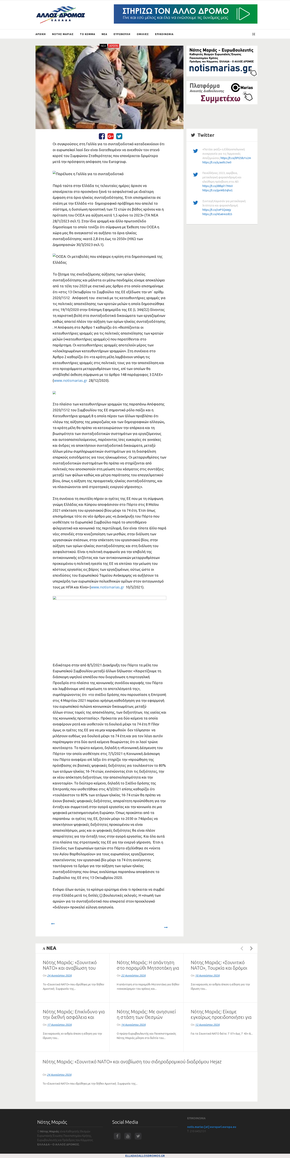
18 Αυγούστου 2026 (207, 975)
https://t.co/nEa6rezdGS (217, 214)
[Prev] (52, 925)
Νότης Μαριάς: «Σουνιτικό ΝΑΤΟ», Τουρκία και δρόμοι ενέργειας (219, 968)
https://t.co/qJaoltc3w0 (216, 162)
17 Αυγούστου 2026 (59, 1024)
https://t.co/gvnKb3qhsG (217, 190)
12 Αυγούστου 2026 (207, 1024)
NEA (103, 45)
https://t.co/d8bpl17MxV (217, 186)
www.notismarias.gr (70, 380)
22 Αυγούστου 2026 (133, 975)
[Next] (166, 925)
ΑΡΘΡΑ (113, 45)
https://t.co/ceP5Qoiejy (216, 209)
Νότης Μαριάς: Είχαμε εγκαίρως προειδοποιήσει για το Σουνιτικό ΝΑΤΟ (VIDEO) (221, 1017)
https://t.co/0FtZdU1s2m (236, 158)
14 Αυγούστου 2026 (133, 1024)
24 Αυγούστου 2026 (59, 975)
